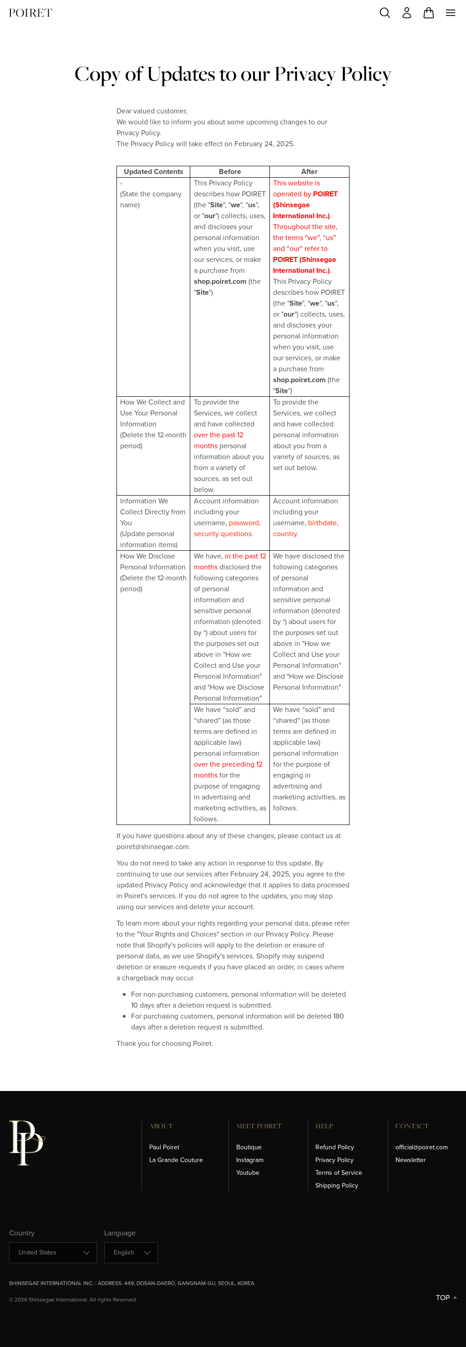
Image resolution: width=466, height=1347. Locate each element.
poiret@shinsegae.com (152, 846)
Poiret (30, 13)
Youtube (247, 1173)
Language (120, 1233)
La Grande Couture (176, 1160)
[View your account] (407, 13)
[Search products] (385, 13)
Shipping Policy (336, 1185)
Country (22, 1233)
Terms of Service (338, 1173)
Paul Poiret (164, 1147)
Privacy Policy (138, 133)
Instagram (249, 1160)
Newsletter (410, 1160)
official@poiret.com (421, 1147)
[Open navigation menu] (451, 13)
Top (443, 1297)
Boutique (249, 1147)
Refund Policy (334, 1147)
